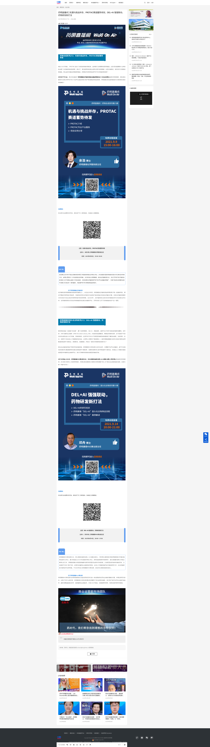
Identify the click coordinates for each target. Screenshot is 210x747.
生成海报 (62, 744)
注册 (152, 2)
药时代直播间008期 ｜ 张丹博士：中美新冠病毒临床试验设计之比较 (91, 718)
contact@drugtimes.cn (105, 742)
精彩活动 (85, 2)
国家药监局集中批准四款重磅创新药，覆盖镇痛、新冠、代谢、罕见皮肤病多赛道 (141, 76)
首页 (66, 2)
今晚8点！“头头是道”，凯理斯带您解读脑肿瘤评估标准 (68, 718)
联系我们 (121, 2)
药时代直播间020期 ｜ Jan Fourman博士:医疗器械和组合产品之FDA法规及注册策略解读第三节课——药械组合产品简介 (68, 694)
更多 (150, 34)
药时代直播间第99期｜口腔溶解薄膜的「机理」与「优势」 (114, 718)
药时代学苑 (105, 2)
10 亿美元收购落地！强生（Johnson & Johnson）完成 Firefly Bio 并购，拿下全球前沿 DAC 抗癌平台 (142, 66)
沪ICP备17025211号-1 (99, 740)
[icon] (137, 737)
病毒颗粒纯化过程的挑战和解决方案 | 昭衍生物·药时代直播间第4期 (91, 694)
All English (112, 2)
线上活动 (73, 19)
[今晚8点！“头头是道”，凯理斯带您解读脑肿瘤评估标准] (69, 708)
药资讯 (71, 2)
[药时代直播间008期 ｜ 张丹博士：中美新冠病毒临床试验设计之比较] (92, 708)
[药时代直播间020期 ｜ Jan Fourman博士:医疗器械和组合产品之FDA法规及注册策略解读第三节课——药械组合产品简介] (69, 684)
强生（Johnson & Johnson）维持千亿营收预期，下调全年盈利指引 (141, 56)
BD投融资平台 (94, 2)
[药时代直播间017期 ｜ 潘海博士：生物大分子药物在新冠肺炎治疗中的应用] (115, 684)
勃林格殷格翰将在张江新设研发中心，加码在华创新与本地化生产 (141, 38)
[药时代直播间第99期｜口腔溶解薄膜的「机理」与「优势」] (115, 708)
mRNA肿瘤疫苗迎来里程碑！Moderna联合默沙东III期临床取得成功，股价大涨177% (142, 47)
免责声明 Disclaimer (106, 733)
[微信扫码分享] (67, 744)
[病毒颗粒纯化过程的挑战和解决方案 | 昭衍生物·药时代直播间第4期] (92, 684)
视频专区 (78, 2)
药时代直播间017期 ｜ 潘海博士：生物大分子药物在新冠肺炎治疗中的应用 (114, 694)
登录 (148, 2)
